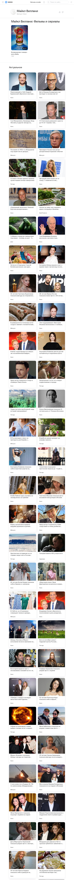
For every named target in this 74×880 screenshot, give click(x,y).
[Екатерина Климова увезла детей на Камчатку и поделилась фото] (51, 345)
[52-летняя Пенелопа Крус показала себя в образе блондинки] (51, 691)
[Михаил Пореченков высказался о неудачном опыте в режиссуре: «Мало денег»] (51, 806)
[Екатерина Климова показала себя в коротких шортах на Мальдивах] (22, 460)
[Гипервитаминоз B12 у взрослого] (51, 547)
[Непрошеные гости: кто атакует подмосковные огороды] (51, 374)
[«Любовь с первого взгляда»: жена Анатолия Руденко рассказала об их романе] (22, 691)
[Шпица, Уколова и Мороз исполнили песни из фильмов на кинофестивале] (22, 633)
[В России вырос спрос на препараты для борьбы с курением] (22, 431)
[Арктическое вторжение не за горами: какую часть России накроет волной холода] (22, 547)
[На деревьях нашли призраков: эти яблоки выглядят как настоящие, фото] (51, 864)
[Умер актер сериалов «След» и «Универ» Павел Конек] (22, 374)
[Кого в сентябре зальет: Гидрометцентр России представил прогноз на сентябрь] (51, 633)
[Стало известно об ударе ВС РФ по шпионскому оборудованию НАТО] (22, 778)
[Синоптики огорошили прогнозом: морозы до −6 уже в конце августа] (51, 460)
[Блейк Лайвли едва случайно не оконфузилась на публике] (22, 489)
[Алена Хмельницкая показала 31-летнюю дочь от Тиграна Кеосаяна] (51, 403)
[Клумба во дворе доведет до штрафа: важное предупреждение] (51, 431)
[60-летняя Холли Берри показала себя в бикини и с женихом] (22, 576)
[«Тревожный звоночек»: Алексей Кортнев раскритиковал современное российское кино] (22, 201)
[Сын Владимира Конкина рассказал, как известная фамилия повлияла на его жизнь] (51, 230)
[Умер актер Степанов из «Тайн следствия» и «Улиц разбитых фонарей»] (51, 518)
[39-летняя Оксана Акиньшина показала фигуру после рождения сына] (51, 749)
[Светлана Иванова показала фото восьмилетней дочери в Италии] (51, 489)
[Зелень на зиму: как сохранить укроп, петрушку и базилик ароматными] (51, 201)
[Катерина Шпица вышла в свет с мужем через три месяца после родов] (51, 258)
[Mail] (6, 2)
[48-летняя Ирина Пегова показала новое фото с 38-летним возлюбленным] (51, 287)
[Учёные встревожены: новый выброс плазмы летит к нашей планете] (22, 720)
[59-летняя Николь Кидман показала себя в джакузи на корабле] (22, 864)
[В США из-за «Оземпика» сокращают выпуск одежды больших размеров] (22, 605)
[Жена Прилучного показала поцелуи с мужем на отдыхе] (22, 806)
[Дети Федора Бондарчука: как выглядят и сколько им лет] (51, 85)
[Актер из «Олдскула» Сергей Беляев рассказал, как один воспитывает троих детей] (22, 258)
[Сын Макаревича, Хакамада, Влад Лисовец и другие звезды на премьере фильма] (22, 114)
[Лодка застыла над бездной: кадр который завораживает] (22, 403)
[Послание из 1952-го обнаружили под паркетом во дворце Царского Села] (22, 143)
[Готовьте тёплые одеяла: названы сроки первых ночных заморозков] (22, 172)
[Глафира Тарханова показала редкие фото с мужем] (51, 662)
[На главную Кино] (10, 2)
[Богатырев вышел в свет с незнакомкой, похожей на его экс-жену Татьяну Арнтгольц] (22, 662)
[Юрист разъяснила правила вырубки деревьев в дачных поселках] (22, 518)
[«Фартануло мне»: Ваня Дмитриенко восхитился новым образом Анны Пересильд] (51, 576)
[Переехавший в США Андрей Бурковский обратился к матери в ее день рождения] (22, 85)
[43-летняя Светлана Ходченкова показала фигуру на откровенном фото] (22, 287)
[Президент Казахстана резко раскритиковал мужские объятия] (51, 143)
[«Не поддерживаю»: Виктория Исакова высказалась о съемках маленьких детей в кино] (51, 316)
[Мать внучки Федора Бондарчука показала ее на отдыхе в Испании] (51, 778)
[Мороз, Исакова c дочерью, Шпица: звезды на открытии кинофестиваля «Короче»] (22, 749)
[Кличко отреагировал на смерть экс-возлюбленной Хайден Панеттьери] (22, 345)
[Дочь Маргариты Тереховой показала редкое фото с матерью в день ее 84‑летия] (22, 835)
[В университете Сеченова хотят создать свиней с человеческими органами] (22, 316)
